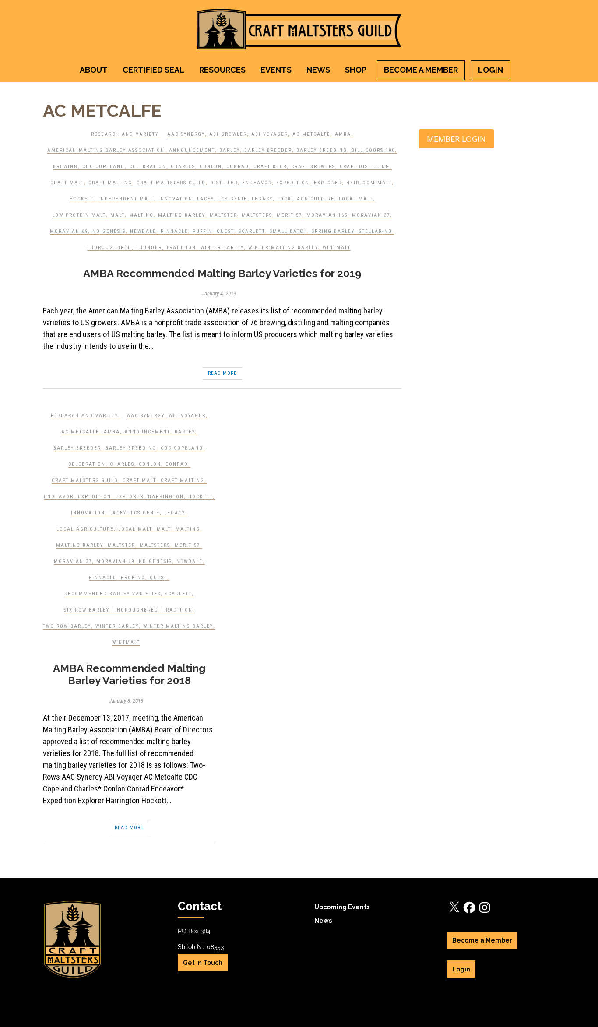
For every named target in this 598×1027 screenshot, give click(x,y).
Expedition (293, 183)
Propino (133, 577)
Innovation (175, 199)
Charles (183, 166)
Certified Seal (153, 69)
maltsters (257, 215)
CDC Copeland (103, 166)
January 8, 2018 (126, 700)
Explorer (328, 183)
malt (117, 215)
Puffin (202, 231)
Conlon (211, 166)
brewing (65, 166)
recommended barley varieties (112, 594)
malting (141, 215)
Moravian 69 (69, 231)
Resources (222, 69)
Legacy (262, 199)
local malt (356, 199)
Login (490, 69)
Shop (355, 69)
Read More (222, 373)
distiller (224, 183)
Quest (225, 231)
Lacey (205, 199)
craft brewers (313, 166)
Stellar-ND (375, 231)
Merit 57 (289, 215)
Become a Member (421, 69)
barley (229, 150)
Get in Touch (202, 962)
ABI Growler (228, 134)
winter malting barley (283, 247)
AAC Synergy (186, 134)
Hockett (82, 199)
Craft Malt (67, 183)
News (318, 69)
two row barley (67, 626)
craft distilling (365, 166)
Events (276, 69)
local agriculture (305, 199)
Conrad (237, 166)
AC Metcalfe (311, 134)
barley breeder (268, 150)
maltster (223, 215)
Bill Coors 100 (373, 150)
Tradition (181, 247)
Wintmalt (337, 247)
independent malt (126, 199)
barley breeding (321, 150)
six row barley (86, 610)
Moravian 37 (371, 215)
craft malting (110, 183)
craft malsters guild (85, 480)
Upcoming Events (341, 907)
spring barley (333, 231)
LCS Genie (232, 199)
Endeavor (257, 183)
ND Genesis (109, 231)
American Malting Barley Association (106, 150)
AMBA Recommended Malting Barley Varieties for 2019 (222, 273)
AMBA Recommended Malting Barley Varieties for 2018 (129, 674)
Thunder (149, 247)
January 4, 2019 (219, 293)
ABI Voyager (269, 134)
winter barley (222, 247)
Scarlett (252, 231)
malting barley (181, 215)
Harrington (166, 496)
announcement (192, 150)
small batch (288, 231)
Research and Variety (124, 134)
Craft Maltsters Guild (171, 183)
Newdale (143, 231)
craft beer (270, 166)
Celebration (147, 166)
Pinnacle (174, 231)
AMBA (343, 134)
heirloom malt (369, 183)
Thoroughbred (109, 247)
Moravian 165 (327, 215)
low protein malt (79, 215)
